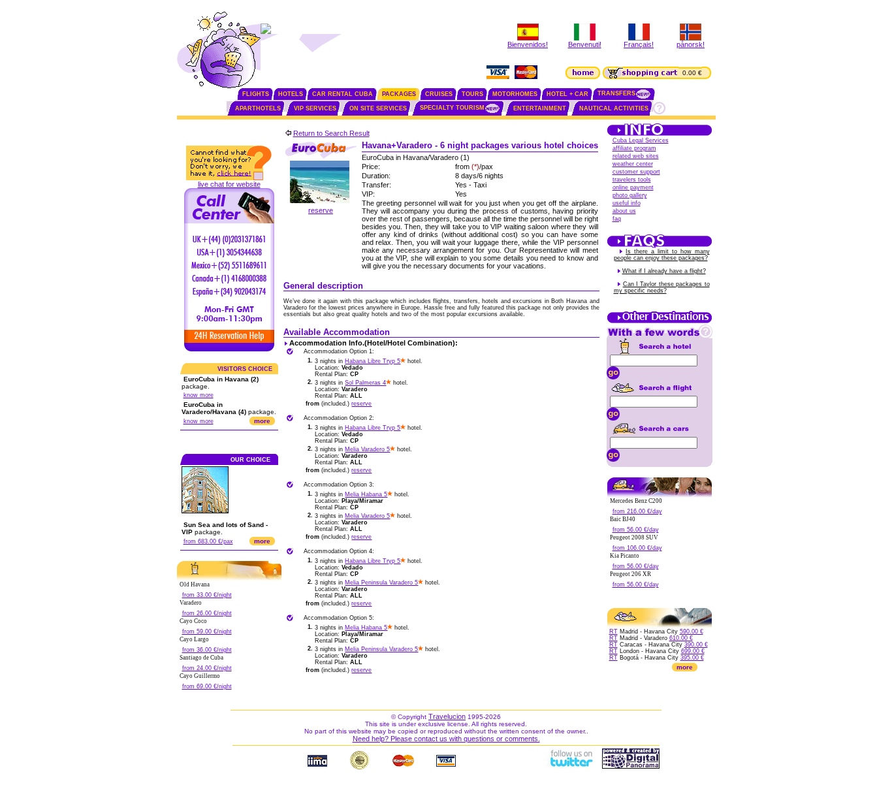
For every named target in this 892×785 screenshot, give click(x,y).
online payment (633, 187)
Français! (639, 44)
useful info (627, 203)
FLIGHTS (255, 94)
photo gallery (630, 195)
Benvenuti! (584, 44)
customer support (636, 171)
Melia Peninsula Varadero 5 (381, 582)
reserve (320, 210)
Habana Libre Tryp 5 (372, 361)
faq (617, 219)
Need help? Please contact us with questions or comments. (446, 739)
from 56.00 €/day (636, 529)
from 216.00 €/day (637, 511)
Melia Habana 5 (366, 494)
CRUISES (439, 94)
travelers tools (632, 179)
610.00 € (681, 638)
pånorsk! (691, 44)
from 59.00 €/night (207, 631)
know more (198, 395)
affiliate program (634, 148)
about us (624, 211)
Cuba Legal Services (641, 140)
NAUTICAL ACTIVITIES (613, 108)
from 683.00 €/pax (208, 541)
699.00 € (693, 651)
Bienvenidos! (527, 44)
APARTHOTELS (258, 108)
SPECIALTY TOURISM (452, 107)
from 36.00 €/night (207, 650)
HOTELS (290, 94)
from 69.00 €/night (207, 686)
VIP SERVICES (315, 108)
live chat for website (229, 184)
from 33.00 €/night (207, 595)
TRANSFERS (616, 93)
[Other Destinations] (659, 322)
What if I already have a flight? (664, 271)
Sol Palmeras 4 (365, 382)
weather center (633, 164)
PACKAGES (399, 94)
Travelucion (447, 716)
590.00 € (691, 631)
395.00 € (692, 657)
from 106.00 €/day (637, 548)
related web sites (636, 156)
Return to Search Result (331, 133)
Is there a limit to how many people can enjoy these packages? (662, 254)
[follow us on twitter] (570, 766)
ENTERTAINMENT (539, 108)
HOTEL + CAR (567, 94)
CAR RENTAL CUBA (342, 94)
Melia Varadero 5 (367, 449)
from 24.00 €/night (207, 668)
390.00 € (696, 644)
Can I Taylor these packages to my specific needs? (662, 287)
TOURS (472, 94)
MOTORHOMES (514, 94)
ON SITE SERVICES (378, 108)
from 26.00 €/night (207, 613)
